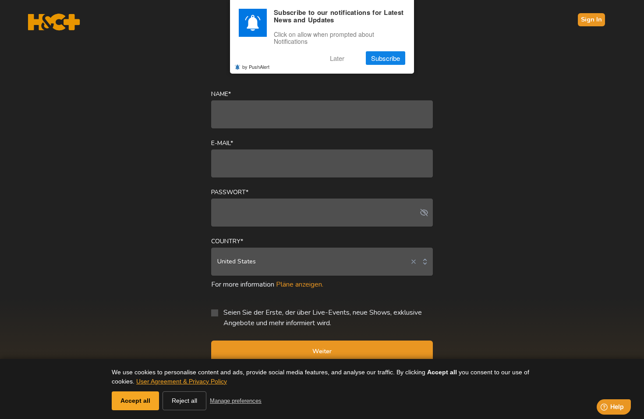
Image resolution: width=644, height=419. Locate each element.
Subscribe (385, 58)
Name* (221, 94)
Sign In (591, 19)
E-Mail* (222, 143)
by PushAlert (255, 66)
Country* (227, 241)
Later (337, 58)
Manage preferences (236, 401)
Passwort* (229, 192)
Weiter (322, 351)
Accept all (135, 400)
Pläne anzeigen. (299, 284)
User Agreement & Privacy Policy (181, 381)
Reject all (184, 400)
